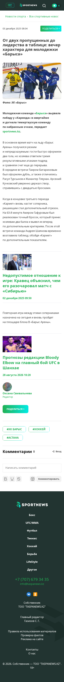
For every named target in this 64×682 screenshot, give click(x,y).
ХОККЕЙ (39, 429)
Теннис (32, 538)
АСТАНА (13, 437)
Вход (58, 451)
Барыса (41, 113)
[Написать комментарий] (32, 468)
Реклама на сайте (32, 639)
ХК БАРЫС (15, 429)
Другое (32, 569)
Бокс (32, 515)
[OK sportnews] (35, 594)
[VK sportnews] (28, 594)
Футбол (32, 530)
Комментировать (48, 478)
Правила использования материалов (32, 631)
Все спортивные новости (45, 16)
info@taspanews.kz (32, 584)
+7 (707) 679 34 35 (32, 579)
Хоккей (32, 546)
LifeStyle (32, 562)
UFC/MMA (32, 523)
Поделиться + (51, 28)
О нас (32, 653)
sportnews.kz (11, 131)
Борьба (32, 554)
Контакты (32, 649)
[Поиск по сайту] (44, 6)
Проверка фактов (32, 635)
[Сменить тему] (56, 5)
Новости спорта (15, 16)
